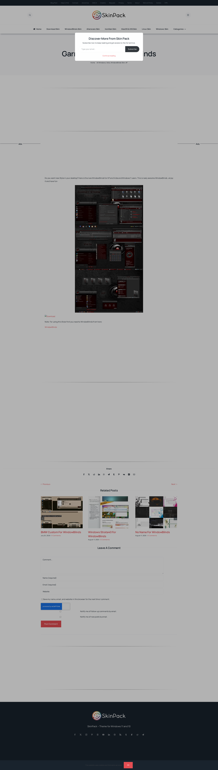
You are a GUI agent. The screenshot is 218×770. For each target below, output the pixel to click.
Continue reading (109, 56)
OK (128, 765)
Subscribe (132, 49)
